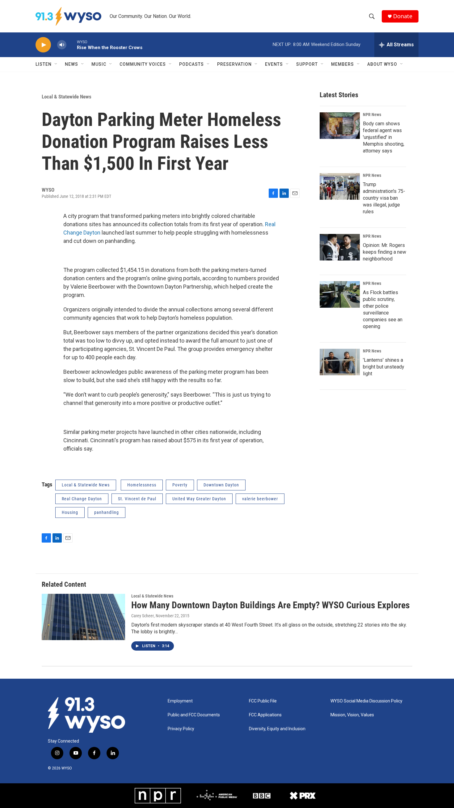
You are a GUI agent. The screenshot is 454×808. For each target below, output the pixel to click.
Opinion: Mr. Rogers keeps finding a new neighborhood (384, 252)
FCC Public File (263, 701)
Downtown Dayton (221, 484)
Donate (402, 16)
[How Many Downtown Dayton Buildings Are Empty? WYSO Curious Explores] (83, 617)
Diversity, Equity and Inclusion (277, 729)
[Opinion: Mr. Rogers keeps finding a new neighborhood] (340, 247)
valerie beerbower (260, 498)
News (71, 64)
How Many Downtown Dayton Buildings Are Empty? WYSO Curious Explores (270, 605)
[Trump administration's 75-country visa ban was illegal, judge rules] (340, 186)
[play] (43, 44)
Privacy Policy (181, 729)
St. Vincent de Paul (137, 498)
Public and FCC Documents (194, 715)
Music (98, 64)
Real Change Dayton (82, 498)
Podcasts (191, 64)
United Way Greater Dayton (199, 498)
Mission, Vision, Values (352, 715)
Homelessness (141, 484)
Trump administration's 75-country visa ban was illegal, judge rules (384, 197)
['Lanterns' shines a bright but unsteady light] (340, 362)
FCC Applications (265, 715)
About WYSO (382, 64)
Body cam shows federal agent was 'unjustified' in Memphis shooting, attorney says (383, 137)
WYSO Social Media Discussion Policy (366, 701)
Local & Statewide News (66, 97)
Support (307, 64)
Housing (70, 512)
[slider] (72, 44)
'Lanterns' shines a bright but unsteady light (383, 367)
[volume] (62, 45)
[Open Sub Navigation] (56, 64)
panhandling (106, 512)
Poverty (179, 484)
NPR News (372, 114)
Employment (180, 701)
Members (342, 64)
